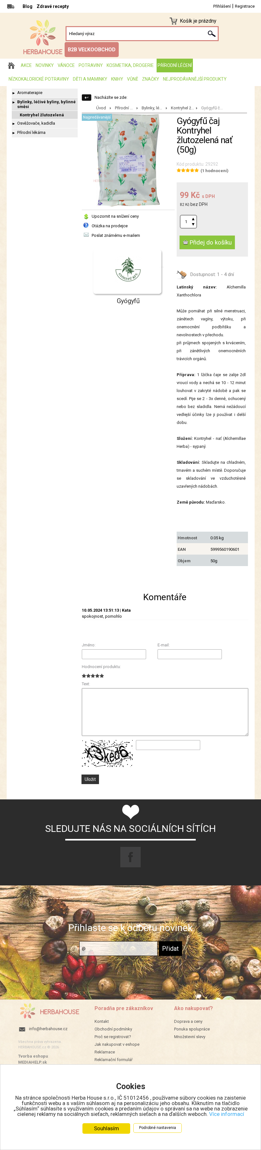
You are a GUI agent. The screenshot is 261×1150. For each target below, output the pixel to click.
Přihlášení (222, 6)
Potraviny (91, 65)
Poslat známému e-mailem (116, 235)
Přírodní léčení (175, 65)
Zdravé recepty (53, 6)
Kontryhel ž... (182, 108)
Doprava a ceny (188, 1021)
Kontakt (102, 1021)
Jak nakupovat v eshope (117, 1044)
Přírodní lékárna (31, 132)
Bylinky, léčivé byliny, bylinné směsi (46, 104)
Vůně (132, 79)
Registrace (245, 6)
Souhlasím (106, 1128)
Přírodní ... (124, 108)
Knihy (117, 79)
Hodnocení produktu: (101, 666)
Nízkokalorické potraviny (39, 79)
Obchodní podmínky (113, 1029)
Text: (86, 683)
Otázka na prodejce (110, 225)
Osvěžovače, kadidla (36, 123)
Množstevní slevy (189, 1036)
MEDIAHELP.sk (32, 1062)
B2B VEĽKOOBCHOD (92, 50)
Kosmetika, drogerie (130, 65)
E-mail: (164, 645)
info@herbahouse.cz (48, 1028)
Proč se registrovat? (113, 1036)
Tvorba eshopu (33, 1056)
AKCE (26, 65)
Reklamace (105, 1052)
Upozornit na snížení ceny (115, 216)
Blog (27, 6)
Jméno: (88, 645)
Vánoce (66, 65)
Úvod (101, 108)
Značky (150, 79)
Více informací (226, 1114)
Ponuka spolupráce (192, 1029)
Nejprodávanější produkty (195, 79)
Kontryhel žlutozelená (42, 115)
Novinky (45, 65)
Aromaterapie (29, 92)
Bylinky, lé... (152, 108)
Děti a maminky (90, 79)
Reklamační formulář (113, 1059)
